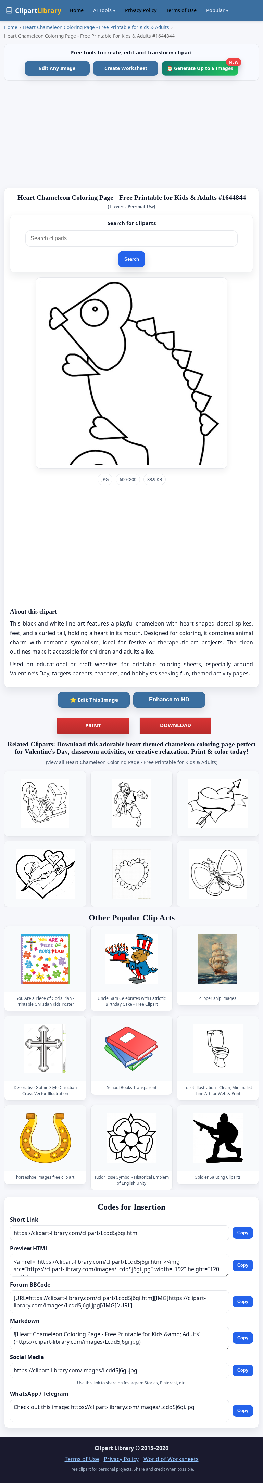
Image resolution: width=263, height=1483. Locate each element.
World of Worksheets (171, 1459)
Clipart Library (114, 1448)
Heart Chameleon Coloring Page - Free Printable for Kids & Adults (96, 27)
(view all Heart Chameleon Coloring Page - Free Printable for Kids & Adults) (131, 762)
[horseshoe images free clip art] (45, 1138)
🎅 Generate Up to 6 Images (202, 66)
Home (77, 10)
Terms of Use (181, 10)
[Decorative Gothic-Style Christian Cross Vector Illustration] (45, 1048)
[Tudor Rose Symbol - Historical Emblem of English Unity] (131, 1138)
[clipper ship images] (218, 959)
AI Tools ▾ (104, 10)
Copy (242, 1232)
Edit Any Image (57, 68)
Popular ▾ (217, 10)
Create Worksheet (125, 68)
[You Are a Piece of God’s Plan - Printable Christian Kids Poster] (45, 959)
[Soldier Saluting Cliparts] (218, 1138)
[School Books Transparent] (131, 1048)
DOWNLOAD (175, 725)
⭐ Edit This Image (94, 699)
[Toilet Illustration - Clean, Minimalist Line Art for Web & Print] (218, 1048)
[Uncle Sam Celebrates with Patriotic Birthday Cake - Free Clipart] (131, 959)
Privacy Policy (140, 10)
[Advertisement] (131, 134)
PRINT (93, 725)
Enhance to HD (169, 699)
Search (131, 259)
